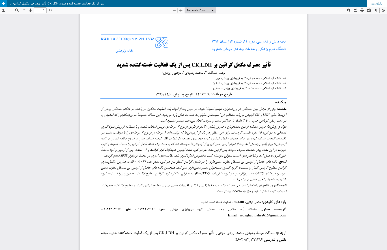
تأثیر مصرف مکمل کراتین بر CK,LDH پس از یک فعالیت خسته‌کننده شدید (57, 3)
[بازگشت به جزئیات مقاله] (3, 3)
